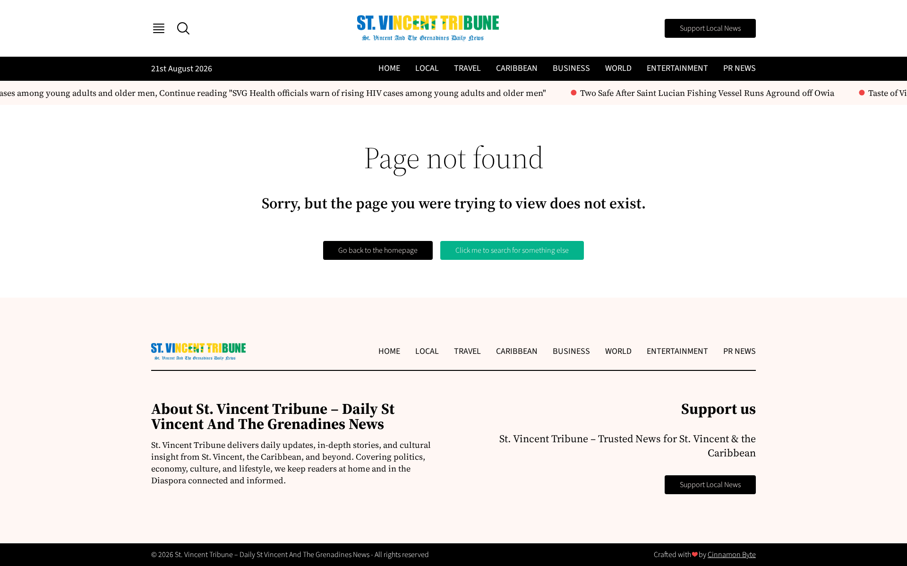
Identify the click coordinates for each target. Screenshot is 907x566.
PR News (739, 68)
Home (389, 68)
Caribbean (517, 68)
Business (571, 68)
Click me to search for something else (512, 250)
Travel (467, 68)
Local (427, 68)
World (618, 68)
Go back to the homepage (378, 250)
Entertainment (677, 68)
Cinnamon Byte (732, 554)
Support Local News (710, 28)
